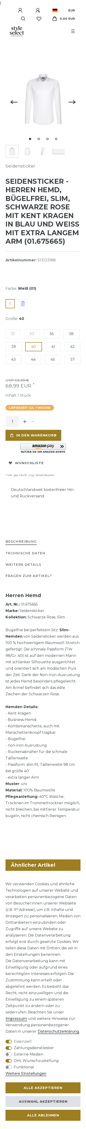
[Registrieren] (38, 10)
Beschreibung (21, 541)
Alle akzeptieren (43, 1088)
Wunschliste (29, 463)
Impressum (16, 1018)
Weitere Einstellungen (26, 1073)
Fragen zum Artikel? (29, 576)
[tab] (21, 542)
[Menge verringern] (33, 421)
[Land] (55, 10)
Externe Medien (28, 1054)
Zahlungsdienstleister (34, 1048)
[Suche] (23, 19)
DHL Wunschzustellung (36, 1061)
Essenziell (23, 1041)
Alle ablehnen (43, 1115)
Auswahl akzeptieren (43, 1101)
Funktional (24, 1067)
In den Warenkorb (36, 435)
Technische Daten (25, 553)
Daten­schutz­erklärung (58, 1031)
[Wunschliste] (39, 19)
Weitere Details (23, 565)
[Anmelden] (20, 10)
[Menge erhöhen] (25, 421)
